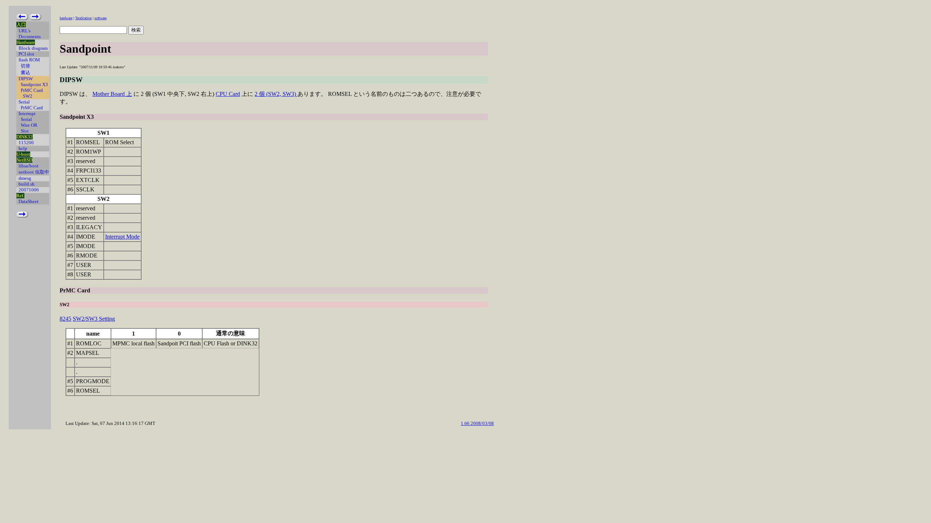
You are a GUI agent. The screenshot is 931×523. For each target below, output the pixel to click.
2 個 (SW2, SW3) (276, 94)
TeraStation (83, 18)
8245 (65, 319)
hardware (66, 18)
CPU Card (228, 94)
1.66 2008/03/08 (477, 423)
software (101, 18)
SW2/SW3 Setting (94, 319)
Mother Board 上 (112, 94)
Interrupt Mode (122, 237)
